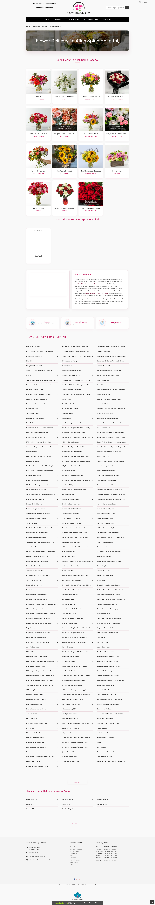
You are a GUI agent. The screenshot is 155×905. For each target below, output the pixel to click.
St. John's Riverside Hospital (71, 590)
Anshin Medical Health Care (106, 471)
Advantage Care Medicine (70, 513)
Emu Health (30, 728)
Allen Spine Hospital (33, 461)
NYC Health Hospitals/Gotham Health (74, 637)
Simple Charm (117, 171)
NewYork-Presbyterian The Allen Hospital (111, 461)
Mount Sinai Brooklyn (104, 690)
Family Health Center (33, 761)
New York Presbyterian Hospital (72, 451)
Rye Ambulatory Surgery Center (37, 561)
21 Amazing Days (31, 690)
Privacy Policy (74, 851)
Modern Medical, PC (103, 366)
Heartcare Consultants (69, 623)
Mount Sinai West (32, 409)
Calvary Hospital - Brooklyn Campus (109, 666)
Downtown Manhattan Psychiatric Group (110, 361)
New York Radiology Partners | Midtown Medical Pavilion (113, 409)
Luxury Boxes (74, 19)
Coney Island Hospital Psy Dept (107, 695)
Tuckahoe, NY (66, 804)
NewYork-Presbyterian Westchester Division (77, 585)
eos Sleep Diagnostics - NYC (71, 423)
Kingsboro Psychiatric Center (107, 628)
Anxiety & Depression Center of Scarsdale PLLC (77, 561)
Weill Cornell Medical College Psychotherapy (41, 494)
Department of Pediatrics (105, 485)
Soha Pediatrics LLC (103, 428)
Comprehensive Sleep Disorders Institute (40, 685)
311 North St (101, 580)
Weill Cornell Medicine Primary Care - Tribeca (77, 385)
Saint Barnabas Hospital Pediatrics (38, 513)
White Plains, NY (102, 804)
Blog (71, 864)
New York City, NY (67, 809)
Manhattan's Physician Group (71, 370)
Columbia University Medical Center (109, 399)
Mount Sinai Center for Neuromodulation (110, 432)
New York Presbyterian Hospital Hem (109, 490)
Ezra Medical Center (68, 661)
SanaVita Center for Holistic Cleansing (39, 370)
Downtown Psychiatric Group (36, 699)
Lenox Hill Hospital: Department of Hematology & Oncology (113, 494)
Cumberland (101, 637)
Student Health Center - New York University (77, 356)
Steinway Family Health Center (36, 609)
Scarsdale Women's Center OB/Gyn (109, 561)
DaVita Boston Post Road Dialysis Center (75, 547)
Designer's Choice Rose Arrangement (91, 208)
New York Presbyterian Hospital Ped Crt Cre (41, 456)
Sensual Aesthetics (32, 413)
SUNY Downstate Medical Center (108, 633)
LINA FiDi (29, 361)
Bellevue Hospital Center (34, 390)
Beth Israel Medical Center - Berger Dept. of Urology (77, 351)
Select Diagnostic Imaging (105, 685)
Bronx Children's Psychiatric (71, 518)
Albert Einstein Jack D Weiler (71, 542)
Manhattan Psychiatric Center (107, 466)
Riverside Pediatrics (103, 547)
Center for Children (103, 351)
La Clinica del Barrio (68, 471)
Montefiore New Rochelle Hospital (108, 595)
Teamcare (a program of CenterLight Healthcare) (42, 542)
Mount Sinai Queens (68, 604)
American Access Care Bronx (36, 518)
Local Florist (74, 862)
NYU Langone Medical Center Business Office (112, 356)
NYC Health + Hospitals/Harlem (72, 475)
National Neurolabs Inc (34, 585)
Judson (28, 375)
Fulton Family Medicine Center (72, 509)
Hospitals (73, 858)
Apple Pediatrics (67, 413)
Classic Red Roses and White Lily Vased (64, 208)
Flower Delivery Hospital (39, 26)
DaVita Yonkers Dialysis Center (36, 595)
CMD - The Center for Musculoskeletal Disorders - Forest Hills (113, 714)
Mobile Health (66, 399)
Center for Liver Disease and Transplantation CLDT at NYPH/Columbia (113, 442)
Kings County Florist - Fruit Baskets (108, 623)
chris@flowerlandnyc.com (37, 856)
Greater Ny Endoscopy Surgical (72, 699)
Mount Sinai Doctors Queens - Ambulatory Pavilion (42, 604)
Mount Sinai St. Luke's (104, 404)
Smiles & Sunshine (38, 171)
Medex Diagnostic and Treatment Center (75, 723)
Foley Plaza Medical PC (34, 366)
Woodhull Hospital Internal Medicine (74, 642)
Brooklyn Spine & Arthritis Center (108, 656)
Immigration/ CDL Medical (105, 738)
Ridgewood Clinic (67, 733)
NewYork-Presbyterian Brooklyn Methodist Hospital (113, 680)
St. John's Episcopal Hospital (71, 761)
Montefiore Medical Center (106, 513)
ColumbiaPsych (31, 451)
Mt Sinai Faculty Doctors (70, 409)
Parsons (99, 742)
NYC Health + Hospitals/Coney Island (109, 699)
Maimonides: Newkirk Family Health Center (40, 680)
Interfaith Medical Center (70, 656)
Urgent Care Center (103, 647)
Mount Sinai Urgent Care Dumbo (72, 618)
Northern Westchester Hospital (37, 556)
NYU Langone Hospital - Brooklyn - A (38, 671)
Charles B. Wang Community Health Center (76, 380)
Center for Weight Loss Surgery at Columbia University (42, 447)
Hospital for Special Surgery (35, 418)
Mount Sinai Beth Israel (34, 356)
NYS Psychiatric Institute (105, 456)
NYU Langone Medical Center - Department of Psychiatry (113, 390)
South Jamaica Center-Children (107, 752)
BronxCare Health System (105, 509)
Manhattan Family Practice (35, 499)
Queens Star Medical (104, 709)
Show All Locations (77, 824)
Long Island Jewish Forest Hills (36, 723)
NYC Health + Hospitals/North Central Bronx (112, 537)
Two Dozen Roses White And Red (117, 96)
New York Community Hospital (72, 685)
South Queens (101, 747)
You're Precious (38, 208)
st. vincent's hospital (69, 552)
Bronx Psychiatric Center (105, 518)
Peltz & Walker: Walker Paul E (106, 480)
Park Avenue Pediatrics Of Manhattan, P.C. (111, 499)
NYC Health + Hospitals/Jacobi (107, 528)
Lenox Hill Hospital (68, 494)
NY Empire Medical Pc (33, 733)
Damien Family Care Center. (35, 509)
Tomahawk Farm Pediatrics (35, 571)
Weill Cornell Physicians (69, 485)
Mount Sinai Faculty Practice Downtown (75, 347)
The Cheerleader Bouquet (91, 171)
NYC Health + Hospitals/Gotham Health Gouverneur (42, 351)
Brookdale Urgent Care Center (36, 656)
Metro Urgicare (102, 728)
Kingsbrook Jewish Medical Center (38, 633)
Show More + (77, 782)
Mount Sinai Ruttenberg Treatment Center (111, 437)
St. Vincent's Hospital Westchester (108, 552)
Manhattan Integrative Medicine (37, 404)
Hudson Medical (67, 366)
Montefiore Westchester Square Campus (75, 528)
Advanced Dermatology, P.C (71, 375)
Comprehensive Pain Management (108, 475)
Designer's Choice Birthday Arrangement (64, 134)
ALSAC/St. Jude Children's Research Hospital (76, 394)
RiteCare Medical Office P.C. (35, 738)
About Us (73, 847)
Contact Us (73, 853)
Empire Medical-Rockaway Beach (37, 766)
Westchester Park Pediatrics (71, 580)
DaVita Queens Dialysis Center (36, 747)
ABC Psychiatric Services (70, 714)
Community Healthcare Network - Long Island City (42, 614)
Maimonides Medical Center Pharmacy (75, 666)
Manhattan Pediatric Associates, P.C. (38, 385)
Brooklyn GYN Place (103, 614)
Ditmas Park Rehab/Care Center (107, 676)
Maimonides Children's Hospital (107, 661)
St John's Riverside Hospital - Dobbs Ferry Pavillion (42, 552)
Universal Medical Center (34, 695)
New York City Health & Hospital (37, 432)
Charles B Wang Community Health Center (40, 380)
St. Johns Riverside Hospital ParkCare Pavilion (112, 590)
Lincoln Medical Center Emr (71, 504)
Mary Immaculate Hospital (35, 742)
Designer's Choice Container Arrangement (117, 134)
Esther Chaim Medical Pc (70, 718)
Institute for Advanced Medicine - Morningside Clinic (113, 423)
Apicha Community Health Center (108, 375)
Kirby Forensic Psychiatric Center (73, 466)
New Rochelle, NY (103, 799)
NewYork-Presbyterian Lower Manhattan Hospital (77, 480)
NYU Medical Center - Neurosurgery (38, 394)
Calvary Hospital (31, 523)
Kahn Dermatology (103, 380)
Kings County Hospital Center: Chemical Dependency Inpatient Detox (77, 628)
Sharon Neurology (68, 647)
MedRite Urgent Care (33, 475)
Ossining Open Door (68, 556)
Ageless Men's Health (69, 614)
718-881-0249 (49, 7)
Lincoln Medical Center (34, 504)
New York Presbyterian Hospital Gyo (109, 451)
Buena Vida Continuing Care (106, 671)
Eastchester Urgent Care (70, 595)
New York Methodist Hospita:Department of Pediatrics (42, 661)
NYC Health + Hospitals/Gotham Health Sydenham (77, 428)
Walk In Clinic (30, 652)
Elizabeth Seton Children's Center (108, 585)
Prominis (29, 752)
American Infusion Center (70, 499)
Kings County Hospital (33, 628)
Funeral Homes (75, 860)
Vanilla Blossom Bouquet (64, 96)
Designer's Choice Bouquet (90, 96)
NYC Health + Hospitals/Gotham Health (110, 370)
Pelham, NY (30, 804)
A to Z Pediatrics (31, 714)
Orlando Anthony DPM (69, 709)
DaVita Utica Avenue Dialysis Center (109, 618)
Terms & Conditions (76, 849)
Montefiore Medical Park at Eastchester (39, 528)
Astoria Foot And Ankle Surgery (107, 609)
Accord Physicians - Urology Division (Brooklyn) (77, 695)
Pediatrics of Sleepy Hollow (71, 566)
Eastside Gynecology (104, 394)
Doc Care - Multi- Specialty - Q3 (108, 723)
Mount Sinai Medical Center (35, 437)
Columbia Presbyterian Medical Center (75, 447)
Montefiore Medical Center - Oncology (75, 537)
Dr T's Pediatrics (31, 718)
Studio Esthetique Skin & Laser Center (74, 533)
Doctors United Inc (103, 571)
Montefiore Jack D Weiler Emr (72, 523)
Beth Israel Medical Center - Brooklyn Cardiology (42, 676)
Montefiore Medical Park (105, 523)
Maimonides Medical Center (35, 666)
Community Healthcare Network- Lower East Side (113, 347)
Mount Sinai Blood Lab (69, 404)
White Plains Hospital (33, 580)
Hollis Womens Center (104, 733)
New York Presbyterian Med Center (73, 432)
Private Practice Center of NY (107, 604)
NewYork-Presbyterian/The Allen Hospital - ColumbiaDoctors (42, 466)
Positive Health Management (71, 704)
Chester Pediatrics (68, 571)
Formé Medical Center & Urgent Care (38, 575)
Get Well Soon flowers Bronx (88, 284)
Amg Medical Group (33, 647)
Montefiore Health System (35, 566)
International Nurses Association (108, 418)
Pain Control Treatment (34, 704)
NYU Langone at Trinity (69, 361)
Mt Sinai (29, 590)
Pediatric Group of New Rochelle (37, 599)
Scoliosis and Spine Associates (36, 399)
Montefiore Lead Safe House (36, 537)
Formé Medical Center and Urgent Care (75, 575)
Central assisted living (69, 757)
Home (28, 26)
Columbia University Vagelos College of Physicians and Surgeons (113, 447)
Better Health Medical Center (36, 709)
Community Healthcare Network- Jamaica (76, 738)
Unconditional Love (91, 134)
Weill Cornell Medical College (36, 490)
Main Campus (66, 418)
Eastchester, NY (31, 799)
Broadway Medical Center (70, 671)
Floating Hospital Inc (68, 599)
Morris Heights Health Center (107, 504)
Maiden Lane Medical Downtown (37, 480)
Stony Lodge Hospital (104, 556)
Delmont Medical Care (104, 757)
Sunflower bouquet (64, 171)
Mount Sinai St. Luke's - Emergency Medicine (41, 428)
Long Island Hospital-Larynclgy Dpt (38, 618)
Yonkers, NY (30, 809)
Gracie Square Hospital (105, 413)
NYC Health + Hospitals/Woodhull (37, 642)
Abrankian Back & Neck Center (72, 609)
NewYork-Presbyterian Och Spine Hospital (76, 461)
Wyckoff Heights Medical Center (108, 704)
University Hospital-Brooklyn (36, 637)
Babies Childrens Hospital (70, 442)
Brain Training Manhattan (34, 423)
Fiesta (38, 96)
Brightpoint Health (103, 642)
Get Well (38, 256)
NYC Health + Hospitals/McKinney (73, 633)
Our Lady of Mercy (32, 547)
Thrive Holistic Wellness (105, 575)
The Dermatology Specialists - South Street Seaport (42, 485)
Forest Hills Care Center (105, 718)
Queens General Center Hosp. (72, 752)
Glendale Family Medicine (70, 728)
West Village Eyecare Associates (108, 385)
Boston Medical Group (33, 347)
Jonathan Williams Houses (106, 652)
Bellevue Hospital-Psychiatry (71, 390)
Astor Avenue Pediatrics (105, 542)
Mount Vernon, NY (68, 799)
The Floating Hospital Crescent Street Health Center (113, 599)
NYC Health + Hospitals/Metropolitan (38, 442)
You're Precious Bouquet (38, 134)
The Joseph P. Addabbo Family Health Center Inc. (113, 761)
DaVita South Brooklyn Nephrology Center (76, 690)
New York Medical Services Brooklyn (74, 680)
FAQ (71, 855)
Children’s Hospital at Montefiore (108, 533)
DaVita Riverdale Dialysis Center (37, 533)
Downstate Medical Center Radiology (39, 623)
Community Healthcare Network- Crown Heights (77, 676)
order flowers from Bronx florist (96, 293)
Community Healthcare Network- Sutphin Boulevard (42, 757)
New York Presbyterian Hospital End (74, 490)
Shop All (47, 19)
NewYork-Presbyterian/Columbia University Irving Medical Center (77, 456)
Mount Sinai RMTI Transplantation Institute (76, 437)
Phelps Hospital (102, 566)
